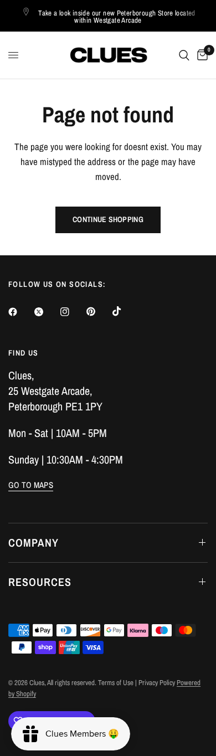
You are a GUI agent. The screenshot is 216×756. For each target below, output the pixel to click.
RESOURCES (39, 581)
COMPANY (33, 542)
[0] (200, 55)
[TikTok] (124, 311)
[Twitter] (46, 312)
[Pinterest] (98, 311)
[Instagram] (72, 312)
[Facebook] (20, 312)
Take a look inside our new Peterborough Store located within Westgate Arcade (117, 16)
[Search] (184, 55)
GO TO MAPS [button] (30, 485)
